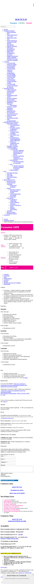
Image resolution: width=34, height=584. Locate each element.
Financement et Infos (12, 123)
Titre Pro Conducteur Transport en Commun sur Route (18, 157)
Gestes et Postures (11, 115)
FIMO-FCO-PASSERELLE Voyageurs (11, 53)
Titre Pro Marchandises (10, 44)
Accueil (6, 29)
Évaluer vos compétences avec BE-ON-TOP (14, 143)
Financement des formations (11, 183)
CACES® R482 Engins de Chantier (12, 63)
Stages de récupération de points (12, 117)
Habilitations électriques (10, 103)
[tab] (6, 274)
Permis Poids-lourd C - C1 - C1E (12, 35)
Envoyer (3, 474)
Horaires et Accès (11, 181)
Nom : (3, 456)
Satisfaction (13, 196)
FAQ (5, 171)
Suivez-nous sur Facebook (17, 493)
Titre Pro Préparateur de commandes (18, 162)
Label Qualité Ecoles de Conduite (15, 194)
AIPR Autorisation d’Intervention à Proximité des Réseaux (11, 92)
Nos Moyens (10, 198)
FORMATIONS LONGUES (11, 122)
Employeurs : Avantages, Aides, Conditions (14, 132)
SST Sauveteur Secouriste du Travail (12, 113)
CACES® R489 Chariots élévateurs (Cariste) (11, 81)
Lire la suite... (4, 567)
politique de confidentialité (24, 572)
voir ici (5, 401)
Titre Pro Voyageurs (12, 46)
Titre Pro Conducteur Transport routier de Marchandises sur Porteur (18, 152)
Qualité (9, 188)
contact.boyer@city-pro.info (17, 521)
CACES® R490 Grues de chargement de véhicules (12, 86)
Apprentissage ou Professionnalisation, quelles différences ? (15, 139)
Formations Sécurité (9, 88)
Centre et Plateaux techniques (14, 203)
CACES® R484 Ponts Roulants (11, 66)
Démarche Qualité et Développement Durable (15, 191)
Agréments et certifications (13, 200)
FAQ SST (9, 174)
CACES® (6, 61)
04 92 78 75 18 (21, 19)
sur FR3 (20, 534)
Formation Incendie (12, 101)
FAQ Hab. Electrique (12, 172)
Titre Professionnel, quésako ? (15, 125)
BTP (11, 164)
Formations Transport (9, 30)
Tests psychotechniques (11, 120)
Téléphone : (4, 462)
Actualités (9, 210)
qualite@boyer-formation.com (8, 418)
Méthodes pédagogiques (13, 208)
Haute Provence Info (12, 538)
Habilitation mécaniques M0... (11, 110)
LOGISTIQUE (14, 160)
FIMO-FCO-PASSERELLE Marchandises (11, 49)
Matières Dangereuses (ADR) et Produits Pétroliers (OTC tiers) (12, 57)
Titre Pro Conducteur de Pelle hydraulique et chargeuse (18, 167)
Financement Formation (13, 186)
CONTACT (7, 215)
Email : (3, 459)
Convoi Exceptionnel (12, 60)
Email (26, 377)
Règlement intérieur (12, 213)
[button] (16, 575)
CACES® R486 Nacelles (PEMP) (11, 75)
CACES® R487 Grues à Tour (11, 78)
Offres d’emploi (14, 170)
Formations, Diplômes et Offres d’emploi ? (12, 146)
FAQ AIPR (10, 175)
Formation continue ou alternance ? (15, 128)
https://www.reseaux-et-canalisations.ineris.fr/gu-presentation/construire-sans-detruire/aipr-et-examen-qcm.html (14, 385)
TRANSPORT (14, 149)
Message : (3, 465)
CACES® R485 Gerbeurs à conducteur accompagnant (11, 71)
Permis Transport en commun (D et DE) (12, 41)
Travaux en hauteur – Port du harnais (12, 99)
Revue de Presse (11, 212)
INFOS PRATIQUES (9, 180)
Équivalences (13, 105)
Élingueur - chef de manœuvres (12, 107)
